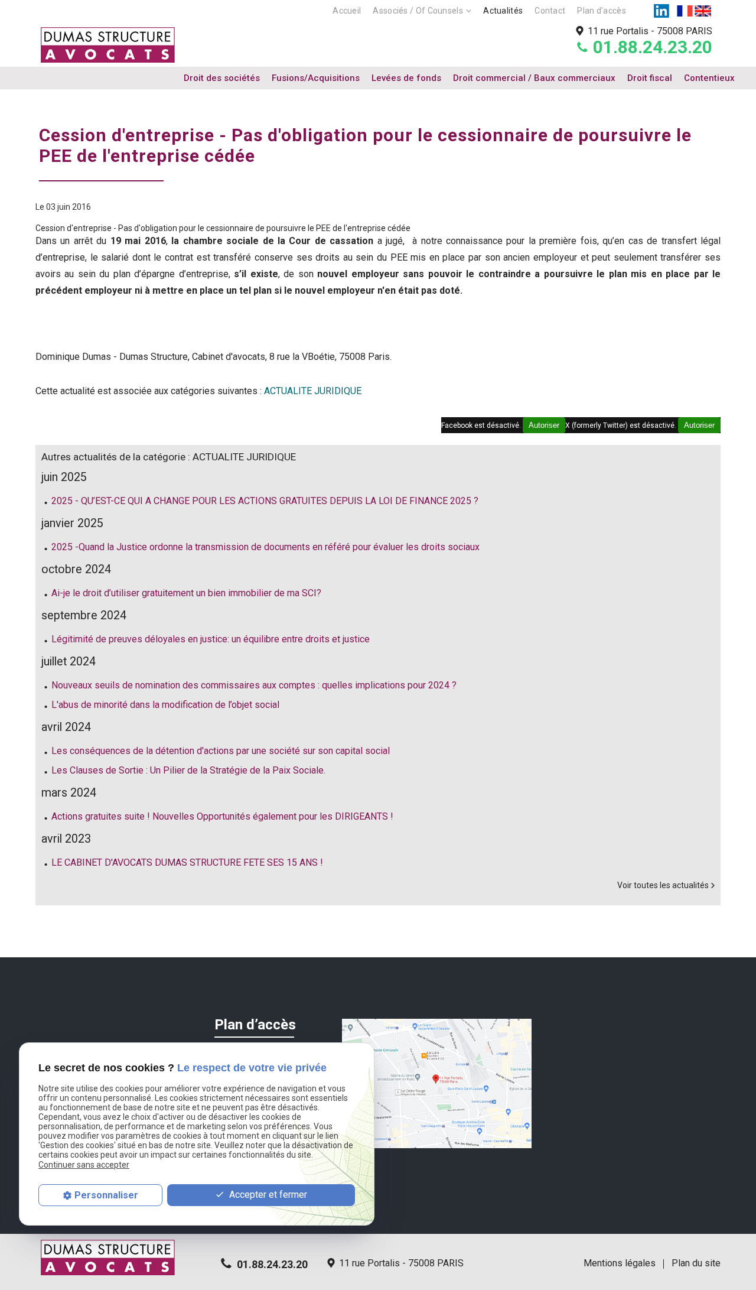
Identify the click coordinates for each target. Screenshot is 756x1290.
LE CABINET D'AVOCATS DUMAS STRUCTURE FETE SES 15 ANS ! (187, 862)
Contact (550, 10)
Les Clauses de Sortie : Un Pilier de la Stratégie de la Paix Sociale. (188, 770)
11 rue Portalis (650, 31)
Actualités (503, 10)
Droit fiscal (649, 78)
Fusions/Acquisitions (316, 78)
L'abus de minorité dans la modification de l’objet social (165, 704)
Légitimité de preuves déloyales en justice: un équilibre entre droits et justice (210, 639)
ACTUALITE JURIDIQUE (312, 391)
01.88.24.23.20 (652, 47)
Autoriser (699, 425)
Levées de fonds (406, 78)
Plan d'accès (601, 10)
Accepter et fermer (267, 1194)
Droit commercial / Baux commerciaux (534, 78)
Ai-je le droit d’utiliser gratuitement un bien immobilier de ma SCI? (186, 593)
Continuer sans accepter (83, 1164)
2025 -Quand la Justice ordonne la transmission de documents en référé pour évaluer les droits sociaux (265, 547)
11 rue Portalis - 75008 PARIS (401, 1263)
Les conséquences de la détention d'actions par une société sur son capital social (220, 750)
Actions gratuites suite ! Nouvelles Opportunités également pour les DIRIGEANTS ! (222, 816)
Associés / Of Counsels (418, 10)
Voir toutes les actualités (663, 885)
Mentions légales (620, 1263)
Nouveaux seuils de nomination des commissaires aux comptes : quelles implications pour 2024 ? (254, 685)
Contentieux (709, 78)
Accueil (347, 10)
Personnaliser (106, 1195)
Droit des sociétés (222, 78)
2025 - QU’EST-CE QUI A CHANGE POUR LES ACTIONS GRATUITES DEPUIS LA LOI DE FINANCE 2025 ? (264, 500)
